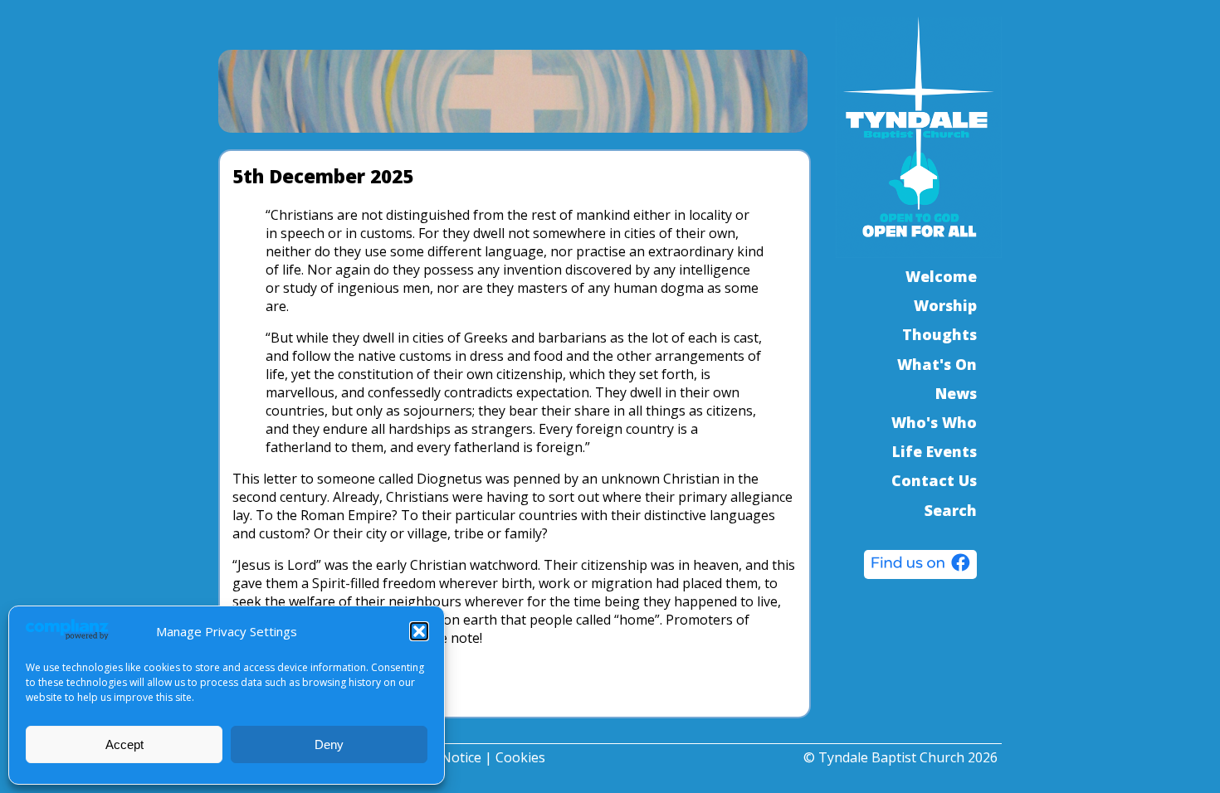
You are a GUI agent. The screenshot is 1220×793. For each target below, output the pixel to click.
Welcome (941, 276)
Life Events (934, 451)
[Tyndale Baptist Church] (920, 566)
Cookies (520, 757)
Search (951, 510)
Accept (124, 744)
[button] (419, 631)
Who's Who (934, 422)
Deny (329, 744)
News (956, 393)
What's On (937, 364)
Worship (945, 305)
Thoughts (939, 334)
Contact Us (934, 480)
